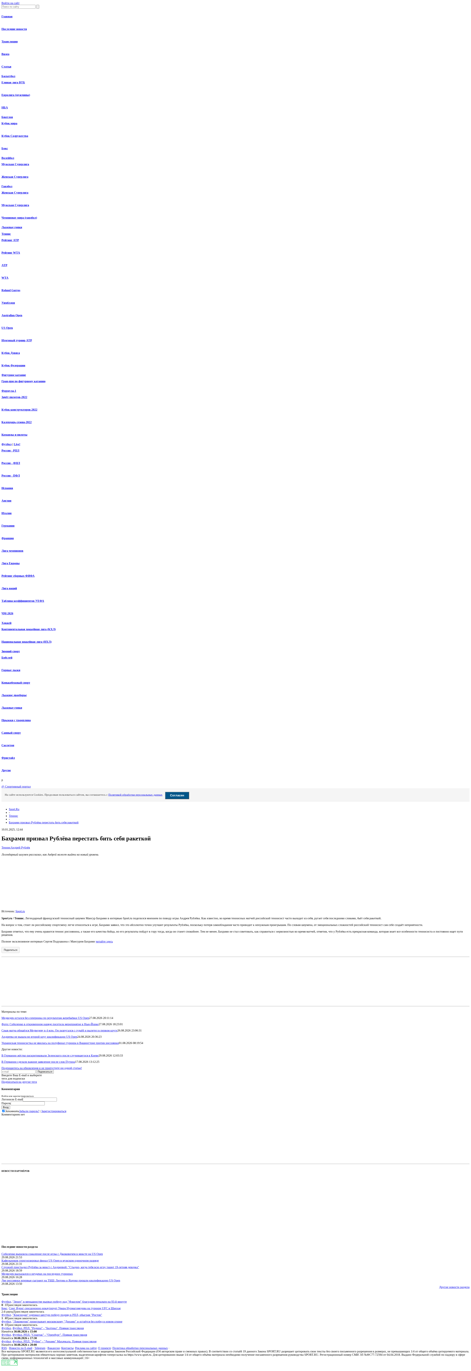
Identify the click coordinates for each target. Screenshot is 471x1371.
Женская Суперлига (14, 176)
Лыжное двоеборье (14, 695)
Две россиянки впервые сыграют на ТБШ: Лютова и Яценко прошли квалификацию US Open (60, 1280)
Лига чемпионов (12, 550)
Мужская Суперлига (15, 164)
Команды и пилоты (14, 434)
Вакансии (53, 1348)
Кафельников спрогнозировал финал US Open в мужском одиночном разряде (50, 1260)
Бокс (4, 148)
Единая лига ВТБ (13, 82)
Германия (8, 525)
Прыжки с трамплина (16, 720)
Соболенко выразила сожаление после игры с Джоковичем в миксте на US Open (52, 1253)
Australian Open (11, 315)
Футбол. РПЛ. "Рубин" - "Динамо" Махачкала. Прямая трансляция (54, 1341)
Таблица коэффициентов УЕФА (22, 600)
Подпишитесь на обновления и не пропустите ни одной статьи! (41, 1068)
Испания (7, 488)
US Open (7, 327)
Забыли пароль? (29, 1111)
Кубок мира (9, 123)
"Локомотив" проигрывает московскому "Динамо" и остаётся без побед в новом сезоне (67, 1321)
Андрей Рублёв (20, 847)
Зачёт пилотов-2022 (14, 397)
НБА (4, 107)
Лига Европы (10, 563)
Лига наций (9, 588)
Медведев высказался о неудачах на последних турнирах (37, 1273)
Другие (6, 770)
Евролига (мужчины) (15, 95)
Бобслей (6, 657)
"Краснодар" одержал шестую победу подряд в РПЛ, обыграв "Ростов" (57, 1314)
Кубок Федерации (13, 365)
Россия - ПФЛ (10, 475)
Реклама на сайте (86, 1348)
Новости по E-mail (20, 1348)
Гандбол (6, 186)
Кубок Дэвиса (10, 352)
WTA (4, 277)
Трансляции (9, 41)
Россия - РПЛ (10, 450)
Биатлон (7, 117)
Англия (6, 500)
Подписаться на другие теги (19, 1081)
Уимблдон (8, 302)
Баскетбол (8, 76)
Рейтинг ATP (10, 240)
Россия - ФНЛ (10, 463)
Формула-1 (8, 390)
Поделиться (10, 950)
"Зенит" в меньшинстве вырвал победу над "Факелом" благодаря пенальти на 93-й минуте (70, 1301)
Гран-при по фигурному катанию (23, 381)
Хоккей (6, 623)
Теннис (6, 233)
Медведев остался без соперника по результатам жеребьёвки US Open (45, 1017)
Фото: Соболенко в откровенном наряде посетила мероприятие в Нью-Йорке (50, 1024)
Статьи (6, 66)
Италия (6, 513)
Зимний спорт (10, 651)
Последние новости (14, 29)
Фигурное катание (13, 375)
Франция (7, 538)
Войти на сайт (10, 3)
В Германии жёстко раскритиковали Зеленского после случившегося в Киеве (50, 1055)
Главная (7, 16)
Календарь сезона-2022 (16, 422)
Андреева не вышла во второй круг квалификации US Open (39, 1036)
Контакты (67, 1348)
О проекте (104, 1348)
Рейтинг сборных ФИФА (18, 575)
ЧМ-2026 (7, 613)
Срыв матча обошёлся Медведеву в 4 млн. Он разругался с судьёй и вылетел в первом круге (59, 1030)
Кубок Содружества (14, 135)
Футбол (6, 444)
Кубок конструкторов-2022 (19, 409)
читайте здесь (104, 941)
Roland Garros (10, 290)
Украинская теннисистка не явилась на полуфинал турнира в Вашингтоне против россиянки (60, 1043)
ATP (4, 265)
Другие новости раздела (454, 1287)
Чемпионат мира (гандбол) (19, 217)
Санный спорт (11, 732)
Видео (5, 54)
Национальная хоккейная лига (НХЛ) (26, 641)
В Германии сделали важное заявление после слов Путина (38, 1061)
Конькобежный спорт (15, 682)
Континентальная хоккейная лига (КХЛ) (28, 629)
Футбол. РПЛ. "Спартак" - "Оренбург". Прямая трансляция (50, 1334)
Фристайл (8, 757)
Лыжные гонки (11, 227)
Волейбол (7, 158)
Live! (17, 444)
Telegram (39, 1348)
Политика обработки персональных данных (140, 1348)
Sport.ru (20, 911)
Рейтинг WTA (10, 252)
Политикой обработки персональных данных (135, 794)
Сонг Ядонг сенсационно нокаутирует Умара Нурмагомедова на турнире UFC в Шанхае (65, 1308)
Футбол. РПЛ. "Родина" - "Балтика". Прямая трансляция (48, 1328)
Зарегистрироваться (53, 1111)
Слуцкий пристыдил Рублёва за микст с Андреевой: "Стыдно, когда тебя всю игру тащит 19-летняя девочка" (70, 1267)
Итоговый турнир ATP (16, 340)
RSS (4, 1348)
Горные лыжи (10, 670)
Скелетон (7, 745)
